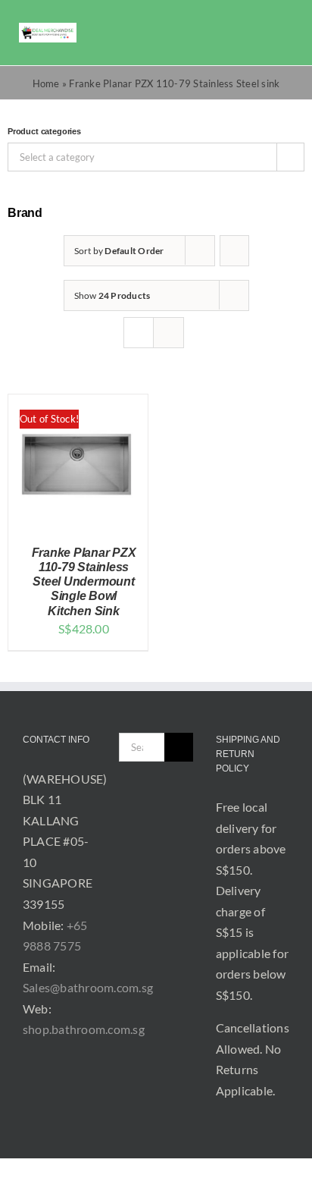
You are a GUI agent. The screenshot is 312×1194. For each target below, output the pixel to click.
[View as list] (168, 332)
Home (46, 83)
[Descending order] (234, 250)
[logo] (47, 28)
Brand (25, 212)
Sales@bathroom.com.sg (88, 987)
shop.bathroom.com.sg (84, 1029)
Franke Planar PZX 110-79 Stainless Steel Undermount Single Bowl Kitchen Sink (84, 581)
